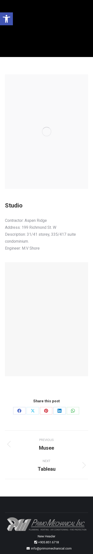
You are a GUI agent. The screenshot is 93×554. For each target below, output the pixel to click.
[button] (6, 18)
